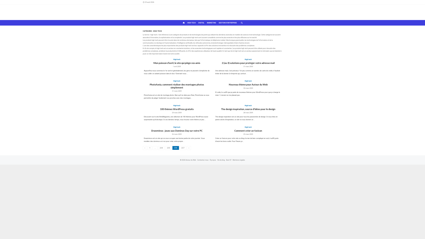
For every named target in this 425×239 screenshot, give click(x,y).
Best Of (228, 160)
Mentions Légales (239, 160)
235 (168, 148)
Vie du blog (221, 160)
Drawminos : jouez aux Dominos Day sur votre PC (177, 130)
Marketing (211, 23)
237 (182, 148)
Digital (201, 23)
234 (161, 148)
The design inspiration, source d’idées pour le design (248, 109)
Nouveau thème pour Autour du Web (248, 84)
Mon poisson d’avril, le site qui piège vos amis (176, 63)
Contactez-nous (203, 160)
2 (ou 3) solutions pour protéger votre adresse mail (248, 63)
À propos (213, 160)
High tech (191, 23)
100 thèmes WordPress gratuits (177, 109)
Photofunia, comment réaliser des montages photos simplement (177, 86)
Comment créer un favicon (248, 130)
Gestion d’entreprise (228, 23)
